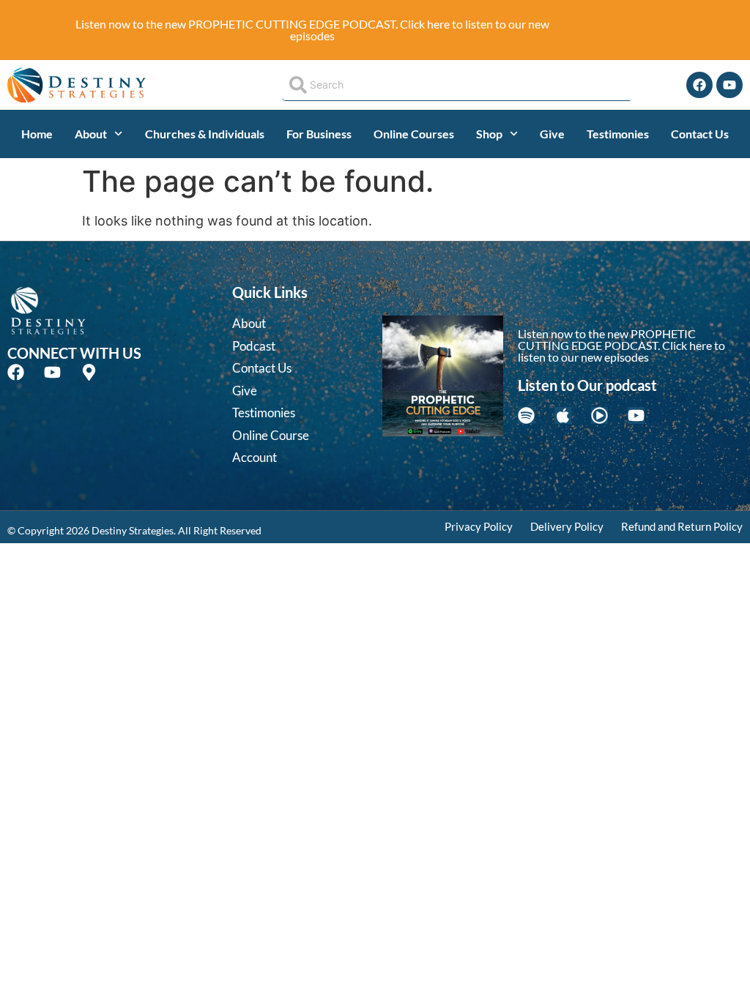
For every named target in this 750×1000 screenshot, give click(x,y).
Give (552, 134)
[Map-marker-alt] (89, 372)
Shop (489, 134)
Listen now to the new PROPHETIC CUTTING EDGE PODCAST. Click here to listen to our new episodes (312, 29)
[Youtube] (729, 85)
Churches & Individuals (204, 134)
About (91, 134)
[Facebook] (699, 85)
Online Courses (414, 134)
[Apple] (562, 415)
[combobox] (456, 85)
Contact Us (700, 134)
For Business (319, 134)
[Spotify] (526, 415)
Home (37, 134)
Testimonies (618, 134)
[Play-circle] (599, 415)
